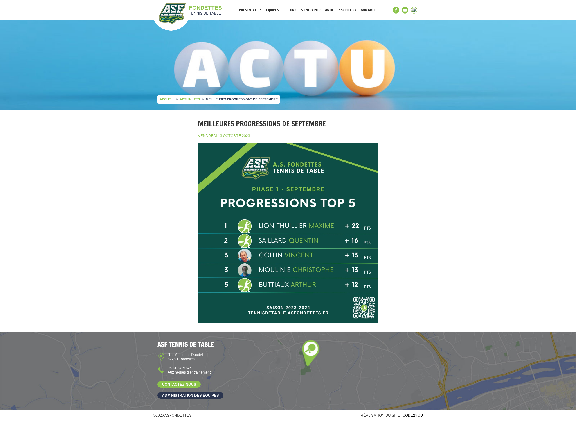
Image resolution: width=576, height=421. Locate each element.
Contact (368, 10)
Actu (329, 10)
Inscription (347, 10)
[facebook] (396, 10)
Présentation (250, 10)
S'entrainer (311, 10)
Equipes (272, 10)
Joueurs (289, 10)
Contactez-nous (179, 384)
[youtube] (405, 10)
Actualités (190, 99)
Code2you (413, 415)
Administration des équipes (190, 395)
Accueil (167, 99)
